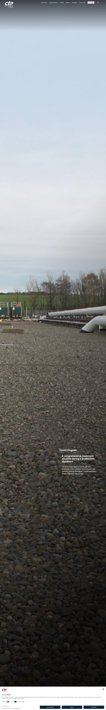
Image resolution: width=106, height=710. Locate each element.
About (62, 2)
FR (98, 2)
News (68, 2)
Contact (91, 2)
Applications (53, 2)
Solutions (44, 2)
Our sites (82, 2)
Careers (74, 2)
